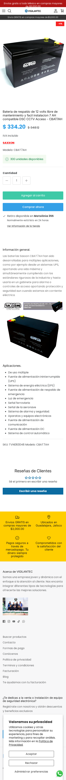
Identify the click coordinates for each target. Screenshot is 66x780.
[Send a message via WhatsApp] (59, 773)
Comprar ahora (33, 207)
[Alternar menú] (3, 11)
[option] (33, 64)
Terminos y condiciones (18, 665)
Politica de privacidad (17, 660)
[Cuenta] (55, 11)
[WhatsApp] (23, 621)
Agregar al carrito (33, 195)
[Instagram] (9, 621)
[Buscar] (11, 11)
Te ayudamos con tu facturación (24, 682)
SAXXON (8, 143)
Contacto (9, 642)
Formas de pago (14, 648)
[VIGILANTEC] (33, 11)
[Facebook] (4, 621)
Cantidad (10, 173)
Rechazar (31, 763)
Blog (5, 677)
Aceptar (31, 754)
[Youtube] (14, 621)
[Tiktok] (18, 621)
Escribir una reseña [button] (33, 491)
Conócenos (10, 654)
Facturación (11, 671)
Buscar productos (14, 637)
